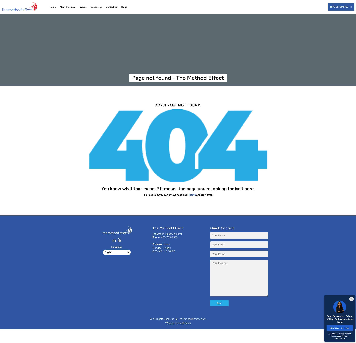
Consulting (96, 7)
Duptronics (184, 323)
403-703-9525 (169, 237)
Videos (83, 7)
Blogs (124, 7)
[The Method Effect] (22, 7)
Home (53, 7)
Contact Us (111, 7)
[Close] (351, 299)
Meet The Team (68, 7)
